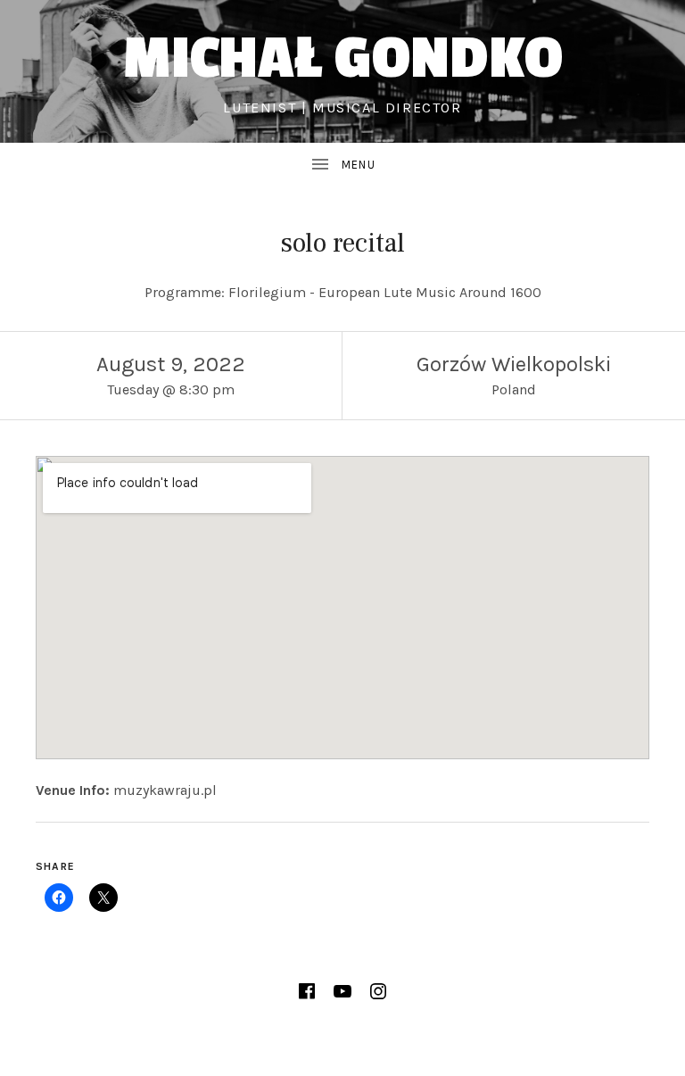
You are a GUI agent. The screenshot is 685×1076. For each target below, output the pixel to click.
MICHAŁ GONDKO (343, 58)
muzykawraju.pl (165, 790)
